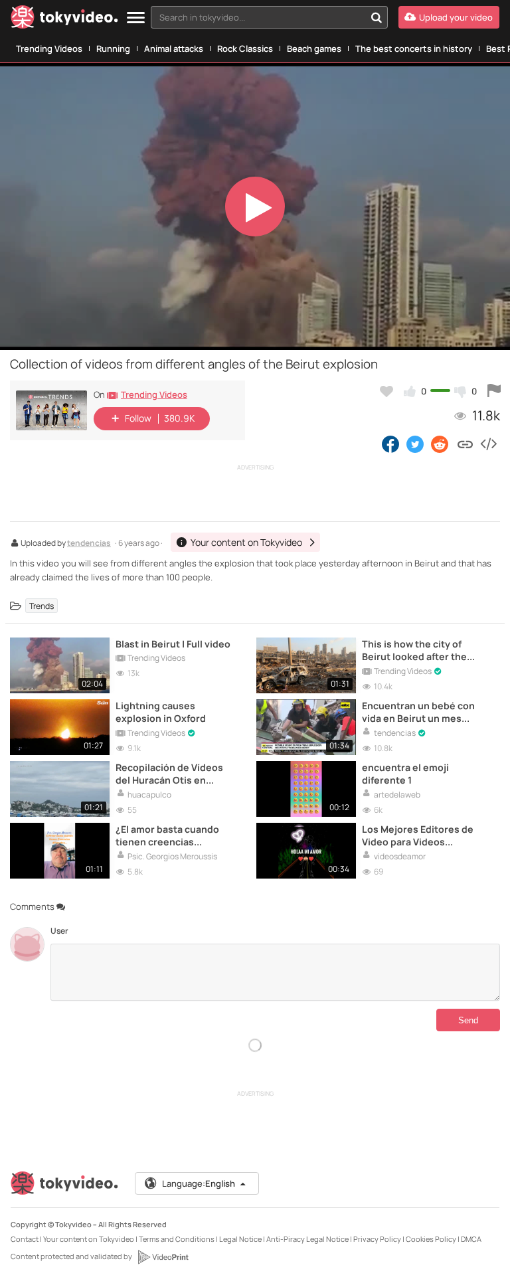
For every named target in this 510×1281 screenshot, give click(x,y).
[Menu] (136, 18)
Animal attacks (173, 48)
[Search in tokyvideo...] (376, 17)
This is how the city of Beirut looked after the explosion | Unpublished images (417, 650)
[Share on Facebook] (390, 444)
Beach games (314, 48)
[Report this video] (494, 391)
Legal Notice (240, 1239)
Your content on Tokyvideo (88, 1239)
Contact (25, 1239)
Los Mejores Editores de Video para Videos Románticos (417, 835)
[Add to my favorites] (386, 391)
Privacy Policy (377, 1239)
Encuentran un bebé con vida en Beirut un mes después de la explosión (418, 712)
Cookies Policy (431, 1239)
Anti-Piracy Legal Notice (307, 1239)
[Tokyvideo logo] (64, 19)
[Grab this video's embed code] (488, 444)
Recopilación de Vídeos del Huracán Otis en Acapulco (169, 773)
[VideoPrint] (162, 1257)
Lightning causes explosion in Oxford (161, 712)
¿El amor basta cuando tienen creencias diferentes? (167, 835)
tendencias (89, 544)
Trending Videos (49, 48)
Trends (41, 606)
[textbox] (258, 17)
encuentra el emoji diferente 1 (405, 773)
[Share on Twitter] (415, 444)
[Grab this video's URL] (465, 444)
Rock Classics (245, 48)
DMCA (471, 1239)
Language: (198, 1183)
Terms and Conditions (176, 1239)
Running (113, 48)
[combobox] (269, 17)
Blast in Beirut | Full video (173, 644)
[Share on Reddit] (440, 444)
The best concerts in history (413, 48)
